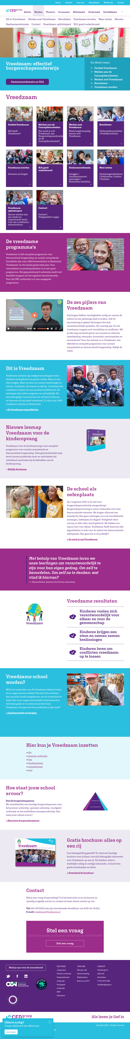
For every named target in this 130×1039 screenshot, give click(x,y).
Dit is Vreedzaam (16, 19)
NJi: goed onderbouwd (87, 24)
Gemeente (61, 995)
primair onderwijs (37, 756)
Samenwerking (83, 974)
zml (30, 770)
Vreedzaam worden (84, 19)
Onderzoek (94, 12)
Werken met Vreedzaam (42, 19)
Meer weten (105, 19)
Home (58, 3)
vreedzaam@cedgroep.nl (47, 912)
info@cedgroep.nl (104, 985)
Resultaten (64, 19)
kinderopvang (35, 763)
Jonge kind (61, 970)
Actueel (68, 3)
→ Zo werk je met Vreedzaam (82, 539)
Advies (27, 12)
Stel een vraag (64, 943)
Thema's (50, 12)
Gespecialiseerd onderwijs (63, 979)
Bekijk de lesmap (17, 469)
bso (30, 759)
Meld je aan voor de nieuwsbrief (26, 967)
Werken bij (108, 3)
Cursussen (64, 12)
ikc (29, 752)
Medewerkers (82, 977)
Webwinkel (79, 12)
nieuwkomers (35, 766)
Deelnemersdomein (17, 24)
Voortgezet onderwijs (61, 986)
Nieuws (119, 19)
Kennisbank (94, 3)
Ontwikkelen (110, 12)
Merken (38, 12)
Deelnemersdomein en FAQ (27, 81)
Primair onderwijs (64, 974)
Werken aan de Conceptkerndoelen (106, 73)
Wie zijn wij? (82, 970)
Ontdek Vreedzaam (105, 67)
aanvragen (11, 1032)
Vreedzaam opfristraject (57, 24)
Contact (121, 3)
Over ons (80, 3)
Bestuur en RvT (83, 981)
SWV (58, 992)
